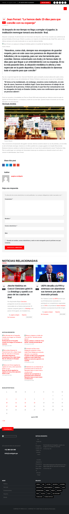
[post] (11, 337)
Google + (14, 165)
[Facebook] (54, 3)
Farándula (57, 487)
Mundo (5, 497)
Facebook (3, 165)
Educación (39, 487)
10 (6, 402)
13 (34, 402)
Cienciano (24, 301)
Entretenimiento (8, 490)
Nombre (7, 218)
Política (5, 483)
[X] (57, 3)
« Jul (3, 420)
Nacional (6, 487)
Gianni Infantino (61, 305)
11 (16, 402)
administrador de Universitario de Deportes (28, 37)
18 (16, 406)
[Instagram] (60, 3)
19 (25, 406)
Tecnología (39, 496)
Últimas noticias (48, 496)
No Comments (11, 317)
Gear (63, 487)
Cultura (48, 484)
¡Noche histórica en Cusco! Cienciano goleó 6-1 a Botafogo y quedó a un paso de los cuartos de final (20, 291)
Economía (62, 484)
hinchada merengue (12, 146)
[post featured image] (17, 273)
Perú (37, 493)
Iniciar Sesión (45, 2)
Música (53, 490)
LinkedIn (10, 165)
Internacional (40, 490)
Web (6, 233)
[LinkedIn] (62, 3)
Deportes (24, 315)
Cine (43, 484)
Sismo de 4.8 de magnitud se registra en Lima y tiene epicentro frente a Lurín (11, 372)
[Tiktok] (65, 3)
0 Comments (5, 25)
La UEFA (55, 298)
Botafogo (28, 308)
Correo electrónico (11, 226)
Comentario (9, 199)
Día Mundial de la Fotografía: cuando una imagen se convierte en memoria (12, 342)
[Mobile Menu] (65, 8)
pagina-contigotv (17, 176)
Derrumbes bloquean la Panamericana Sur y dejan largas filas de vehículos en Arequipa (11, 357)
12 (25, 402)
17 (6, 406)
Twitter (7, 165)
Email (18, 165)
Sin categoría (56, 493)
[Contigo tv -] (6, 9)
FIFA (46, 305)
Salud (48, 493)
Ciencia (38, 484)
